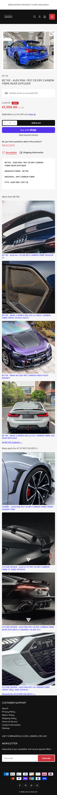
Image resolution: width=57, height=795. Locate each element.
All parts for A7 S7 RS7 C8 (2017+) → (19, 694)
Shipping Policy (9, 718)
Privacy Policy (8, 711)
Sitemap (6, 728)
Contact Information (11, 724)
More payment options (28, 135)
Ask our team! (8, 145)
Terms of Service (9, 721)
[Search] (35, 17)
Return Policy (8, 715)
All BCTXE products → (12, 442)
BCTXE (5, 75)
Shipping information (33, 152)
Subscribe (46, 758)
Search (5, 708)
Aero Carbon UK (31, 792)
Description (11, 152)
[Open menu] (52, 17)
